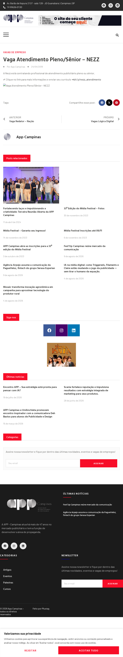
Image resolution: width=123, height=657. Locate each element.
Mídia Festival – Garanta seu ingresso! (24, 230)
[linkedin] (117, 5)
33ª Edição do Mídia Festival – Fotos (84, 208)
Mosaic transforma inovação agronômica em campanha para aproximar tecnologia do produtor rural (28, 290)
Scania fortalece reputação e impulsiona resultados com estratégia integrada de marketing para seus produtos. (86, 390)
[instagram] (110, 5)
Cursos (7, 589)
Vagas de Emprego (14, 52)
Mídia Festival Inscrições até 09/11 (83, 230)
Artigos (7, 570)
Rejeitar (30, 650)
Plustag (45, 608)
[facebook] (104, 5)
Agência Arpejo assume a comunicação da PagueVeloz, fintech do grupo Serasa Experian (29, 266)
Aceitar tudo (88, 650)
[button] (117, 35)
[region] (61, 643)
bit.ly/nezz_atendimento (87, 79)
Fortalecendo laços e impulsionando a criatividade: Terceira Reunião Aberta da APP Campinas (28, 211)
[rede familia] (61, 355)
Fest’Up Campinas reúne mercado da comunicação (84, 247)
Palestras (8, 582)
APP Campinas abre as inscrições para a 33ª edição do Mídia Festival (27, 247)
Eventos (7, 576)
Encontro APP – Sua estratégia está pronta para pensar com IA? (30, 388)
